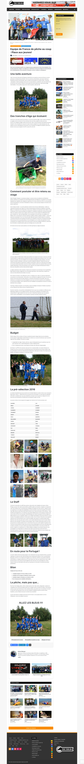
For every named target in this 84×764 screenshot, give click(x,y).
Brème (66, 184)
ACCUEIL (12, 9)
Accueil (12, 42)
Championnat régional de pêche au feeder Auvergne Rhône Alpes (31, 720)
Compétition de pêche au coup (32, 639)
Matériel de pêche (60, 156)
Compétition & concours (19, 42)
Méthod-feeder (63, 192)
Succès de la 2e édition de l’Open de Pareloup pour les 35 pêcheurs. (45, 694)
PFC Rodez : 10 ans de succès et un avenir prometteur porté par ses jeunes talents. (16, 694)
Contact (55, 737)
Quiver (58, 194)
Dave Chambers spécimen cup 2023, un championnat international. (45, 720)
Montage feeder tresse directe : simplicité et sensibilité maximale (67, 140)
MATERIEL (44, 9)
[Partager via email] (30, 645)
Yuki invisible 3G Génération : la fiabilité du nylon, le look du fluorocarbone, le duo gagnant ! (68, 133)
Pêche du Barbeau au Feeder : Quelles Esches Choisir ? (67, 106)
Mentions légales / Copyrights (59, 739)
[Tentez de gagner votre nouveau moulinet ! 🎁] (59, 146)
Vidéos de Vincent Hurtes (36, 749)
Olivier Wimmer (14, 55)
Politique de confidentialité (59, 741)
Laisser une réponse (31, 728)
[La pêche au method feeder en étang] (59, 127)
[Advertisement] (30, 137)
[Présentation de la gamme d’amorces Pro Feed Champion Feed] (59, 89)
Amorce (58, 184)
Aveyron (62, 184)
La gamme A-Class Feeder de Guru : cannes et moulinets (68, 100)
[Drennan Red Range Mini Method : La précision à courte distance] (59, 122)
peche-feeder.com (60, 171)
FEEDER (18, 9)
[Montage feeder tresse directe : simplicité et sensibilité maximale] (59, 140)
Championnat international (28, 42)
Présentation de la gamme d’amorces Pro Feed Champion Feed (68, 88)
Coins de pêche (59, 160)
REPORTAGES (58, 9)
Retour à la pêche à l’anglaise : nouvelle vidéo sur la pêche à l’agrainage (68, 83)
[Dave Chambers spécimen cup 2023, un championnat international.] (45, 714)
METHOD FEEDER (26, 9)
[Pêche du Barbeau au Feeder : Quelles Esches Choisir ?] (59, 106)
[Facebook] (20, 657)
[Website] (18, 657)
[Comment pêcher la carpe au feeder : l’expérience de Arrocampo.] (16, 714)
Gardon (62, 190)
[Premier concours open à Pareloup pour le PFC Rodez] (31, 701)
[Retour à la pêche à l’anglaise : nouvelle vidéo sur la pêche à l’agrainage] (59, 83)
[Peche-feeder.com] (16, 3)
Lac (65, 190)
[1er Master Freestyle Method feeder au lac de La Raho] (16, 701)
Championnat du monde (17, 639)
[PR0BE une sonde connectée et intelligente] (59, 112)
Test (61, 194)
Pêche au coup (59, 167)
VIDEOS (50, 9)
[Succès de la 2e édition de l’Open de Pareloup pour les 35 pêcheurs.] (45, 688)
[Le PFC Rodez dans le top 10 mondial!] (45, 701)
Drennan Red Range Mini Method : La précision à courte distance (68, 121)
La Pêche (58, 173)
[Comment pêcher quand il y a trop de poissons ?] (59, 117)
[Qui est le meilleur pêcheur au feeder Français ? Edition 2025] (31, 688)
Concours (69, 188)
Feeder (58, 190)
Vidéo (64, 194)
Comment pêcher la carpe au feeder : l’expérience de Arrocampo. (15, 720)
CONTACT (66, 9)
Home (55, 744)
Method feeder (59, 169)
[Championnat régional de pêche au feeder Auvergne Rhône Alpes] (31, 714)
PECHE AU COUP (35, 9)
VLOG (68, 194)
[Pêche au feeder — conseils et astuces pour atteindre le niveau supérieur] (59, 94)
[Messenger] (27, 645)
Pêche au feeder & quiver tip (62, 158)
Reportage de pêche (60, 164)
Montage (58, 192)
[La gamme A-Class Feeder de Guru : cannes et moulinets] (59, 101)
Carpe (70, 184)
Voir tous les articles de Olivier (41, 655)
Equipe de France (46, 639)
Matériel (68, 190)
